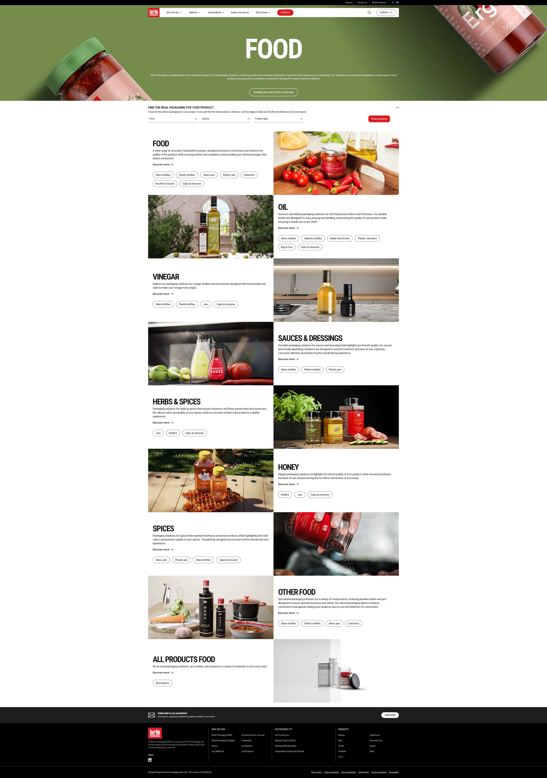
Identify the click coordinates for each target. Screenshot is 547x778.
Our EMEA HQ (218, 751)
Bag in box (287, 247)
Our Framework (282, 735)
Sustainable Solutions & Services (289, 751)
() (395, 2)
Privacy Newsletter (348, 772)
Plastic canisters (367, 238)
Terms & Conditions (378, 772)
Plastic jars (229, 174)
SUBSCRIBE (390, 715)
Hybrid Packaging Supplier (223, 740)
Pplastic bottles (313, 238)
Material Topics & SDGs (285, 740)
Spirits (372, 746)
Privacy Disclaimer (331, 772)
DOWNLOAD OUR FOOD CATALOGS (273, 92)
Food (340, 757)
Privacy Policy (316, 772)
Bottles (173, 432)
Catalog (285, 12)
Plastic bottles (187, 174)
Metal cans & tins (340, 238)
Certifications (247, 751)
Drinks (341, 746)
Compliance (246, 746)
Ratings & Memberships (285, 746)
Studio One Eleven (240, 12)
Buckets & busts (165, 183)
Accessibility (394, 772)
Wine (372, 751)
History (215, 746)
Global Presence (379, 2)
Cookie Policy (363, 772)
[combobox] (173, 118)
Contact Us (362, 2)
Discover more (161, 164)
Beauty (341, 735)
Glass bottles (163, 174)
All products (162, 682)
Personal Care (376, 740)
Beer (340, 740)
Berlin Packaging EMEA (222, 735)
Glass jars (209, 174)
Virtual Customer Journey (253, 735)
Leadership (246, 740)
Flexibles (342, 751)
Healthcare (375, 735)
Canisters (249, 174)
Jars (205, 304)
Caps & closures (192, 183)
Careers (349, 2)
